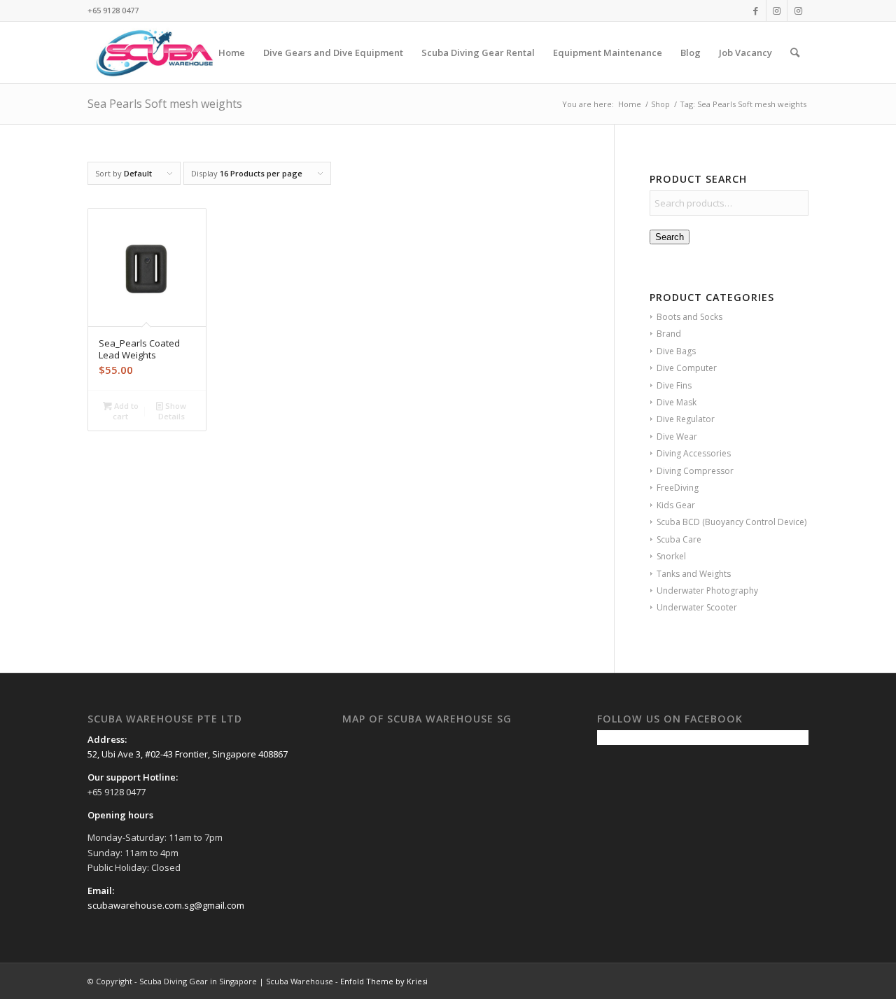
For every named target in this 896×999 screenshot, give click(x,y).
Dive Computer (687, 368)
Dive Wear (677, 436)
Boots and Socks (689, 317)
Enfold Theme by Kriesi (384, 981)
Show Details (172, 410)
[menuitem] (231, 52)
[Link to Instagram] (776, 10)
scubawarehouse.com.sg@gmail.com (166, 905)
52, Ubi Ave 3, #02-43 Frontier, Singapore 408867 (188, 754)
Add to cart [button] (125, 410)
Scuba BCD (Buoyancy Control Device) (731, 522)
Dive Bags (676, 351)
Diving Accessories (694, 453)
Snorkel (671, 556)
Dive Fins (674, 385)
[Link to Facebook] (756, 10)
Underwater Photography (707, 590)
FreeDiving (678, 488)
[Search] (794, 52)
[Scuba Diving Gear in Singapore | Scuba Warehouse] (154, 52)
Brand (669, 334)
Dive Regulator (686, 419)
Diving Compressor (695, 471)
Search (669, 237)
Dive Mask (676, 402)
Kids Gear (676, 505)
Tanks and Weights (694, 574)
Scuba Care (679, 539)
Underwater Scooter (697, 607)
